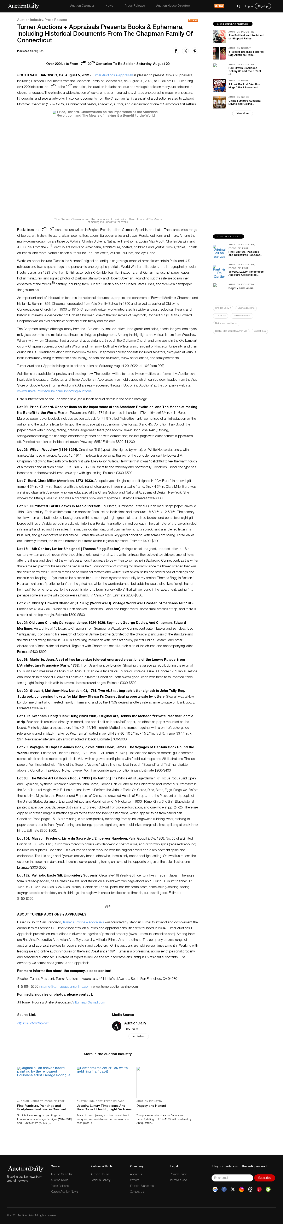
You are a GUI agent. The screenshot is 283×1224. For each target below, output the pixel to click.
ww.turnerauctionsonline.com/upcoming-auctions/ (56, 391)
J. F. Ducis (220, 316)
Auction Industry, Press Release (42, 20)
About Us (136, 1174)
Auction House (100, 1174)
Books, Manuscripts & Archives (231, 331)
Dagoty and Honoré (151, 1106)
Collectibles (260, 331)
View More (243, 113)
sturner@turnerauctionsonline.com (65, 987)
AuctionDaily (135, 1023)
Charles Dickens (246, 308)
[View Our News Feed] (219, 6)
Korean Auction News (64, 1192)
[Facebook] (224, 1189)
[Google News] (215, 1189)
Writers (134, 1180)
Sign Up (263, 6)
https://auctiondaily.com (33, 1023)
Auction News (59, 1180)
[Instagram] (241, 1189)
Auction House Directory (173, 6)
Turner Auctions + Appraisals (112, 75)
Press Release (135, 6)
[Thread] (250, 1189)
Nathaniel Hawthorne (226, 323)
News (109, 6)
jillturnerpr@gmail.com (89, 1003)
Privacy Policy (178, 1174)
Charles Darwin (223, 308)
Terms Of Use (178, 1180)
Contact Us (137, 1192)
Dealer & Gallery (100, 1180)
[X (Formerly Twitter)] (233, 1189)
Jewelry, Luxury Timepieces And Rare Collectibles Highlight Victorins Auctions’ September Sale (104, 1110)
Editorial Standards (142, 1186)
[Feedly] (268, 1189)
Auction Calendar (82, 6)
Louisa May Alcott (242, 316)
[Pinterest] (259, 1189)
